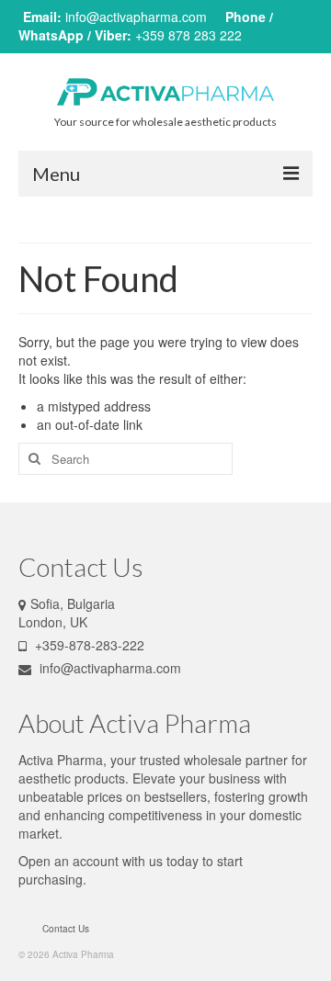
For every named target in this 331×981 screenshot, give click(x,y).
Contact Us (65, 928)
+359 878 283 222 (188, 35)
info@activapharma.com (136, 16)
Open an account (68, 860)
